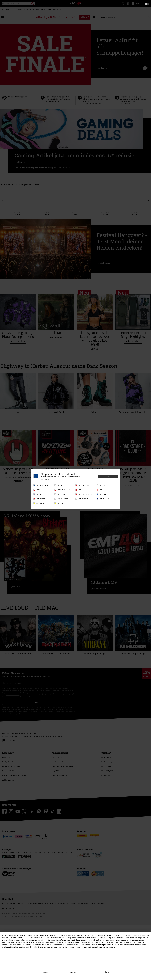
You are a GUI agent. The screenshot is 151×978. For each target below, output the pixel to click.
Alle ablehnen (75, 972)
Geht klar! (45, 972)
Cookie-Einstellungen (39, 947)
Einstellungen (105, 972)
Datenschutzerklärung (107, 947)
